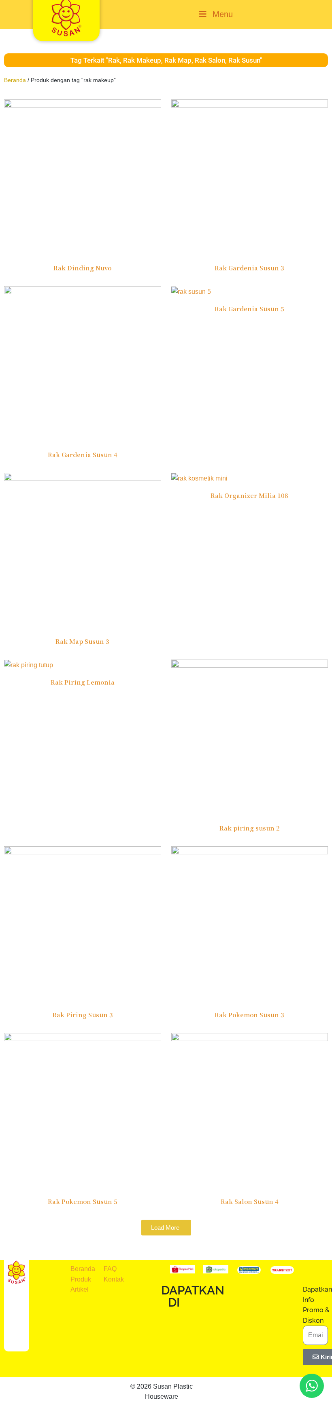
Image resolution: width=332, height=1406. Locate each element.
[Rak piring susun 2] (249, 737)
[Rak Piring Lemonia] (28, 664)
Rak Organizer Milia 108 (249, 495)
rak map (178, 60)
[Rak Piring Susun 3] (82, 924)
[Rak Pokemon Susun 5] (82, 1110)
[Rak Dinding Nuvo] (82, 177)
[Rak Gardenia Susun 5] (191, 291)
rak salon (210, 60)
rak (114, 60)
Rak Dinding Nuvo (82, 267)
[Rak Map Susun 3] (82, 550)
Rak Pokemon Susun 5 (82, 1201)
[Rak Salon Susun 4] (249, 1110)
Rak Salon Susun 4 (250, 1201)
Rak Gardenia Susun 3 (249, 267)
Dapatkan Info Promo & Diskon (317, 1305)
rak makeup (142, 60)
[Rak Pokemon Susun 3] (249, 924)
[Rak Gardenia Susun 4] (82, 363)
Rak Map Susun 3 (82, 641)
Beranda (15, 80)
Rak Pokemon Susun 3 (249, 1014)
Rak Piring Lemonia (83, 682)
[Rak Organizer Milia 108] (199, 477)
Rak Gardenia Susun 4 (82, 454)
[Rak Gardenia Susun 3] (249, 177)
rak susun (244, 60)
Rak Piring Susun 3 (82, 1014)
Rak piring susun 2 (249, 828)
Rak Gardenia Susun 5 (249, 308)
